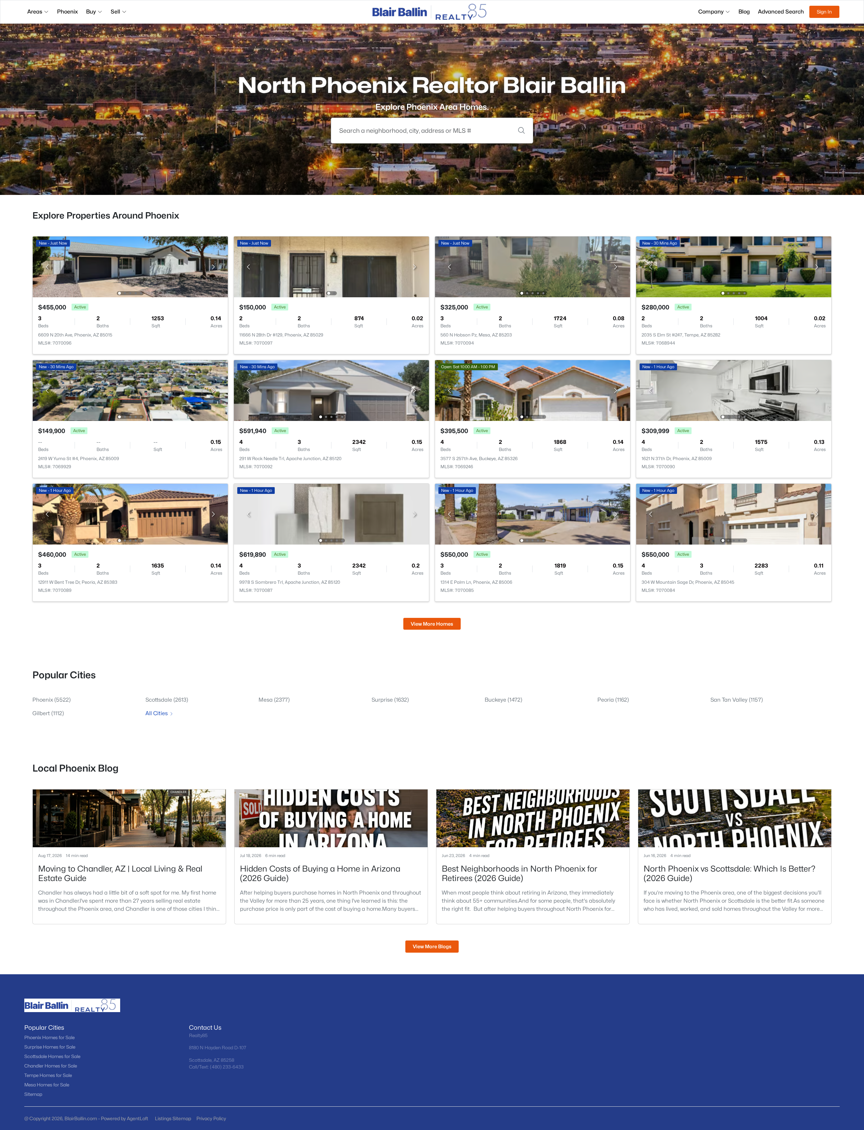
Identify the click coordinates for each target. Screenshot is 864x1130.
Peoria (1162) (613, 700)
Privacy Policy (211, 1118)
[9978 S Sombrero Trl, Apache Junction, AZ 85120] (331, 513)
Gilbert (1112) (48, 713)
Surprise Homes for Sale (49, 1047)
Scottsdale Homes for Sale (52, 1056)
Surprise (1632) (390, 700)
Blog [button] (744, 11)
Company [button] (711, 11)
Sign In (824, 12)
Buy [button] (91, 11)
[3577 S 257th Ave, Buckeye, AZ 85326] (532, 390)
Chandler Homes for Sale (50, 1066)
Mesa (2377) (274, 700)
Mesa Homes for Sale (46, 1084)
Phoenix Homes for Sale (49, 1037)
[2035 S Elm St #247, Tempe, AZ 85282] (733, 266)
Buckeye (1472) (503, 700)
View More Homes (432, 624)
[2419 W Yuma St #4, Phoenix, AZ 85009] (130, 390)
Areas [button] (34, 11)
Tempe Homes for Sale (48, 1075)
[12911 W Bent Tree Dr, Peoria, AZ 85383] (130, 513)
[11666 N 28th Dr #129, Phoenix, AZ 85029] (331, 266)
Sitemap (33, 1094)
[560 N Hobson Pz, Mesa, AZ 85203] (532, 266)
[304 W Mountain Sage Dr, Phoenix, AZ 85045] (733, 513)
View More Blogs (432, 946)
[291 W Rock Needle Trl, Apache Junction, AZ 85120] (331, 390)
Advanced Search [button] (781, 11)
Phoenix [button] (67, 11)
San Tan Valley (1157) (736, 700)
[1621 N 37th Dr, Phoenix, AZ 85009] (733, 390)
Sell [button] (115, 11)
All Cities (156, 713)
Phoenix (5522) (51, 700)
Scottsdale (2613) (166, 700)
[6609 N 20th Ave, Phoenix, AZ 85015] (130, 266)
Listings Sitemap (173, 1118)
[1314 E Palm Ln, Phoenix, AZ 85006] (532, 513)
